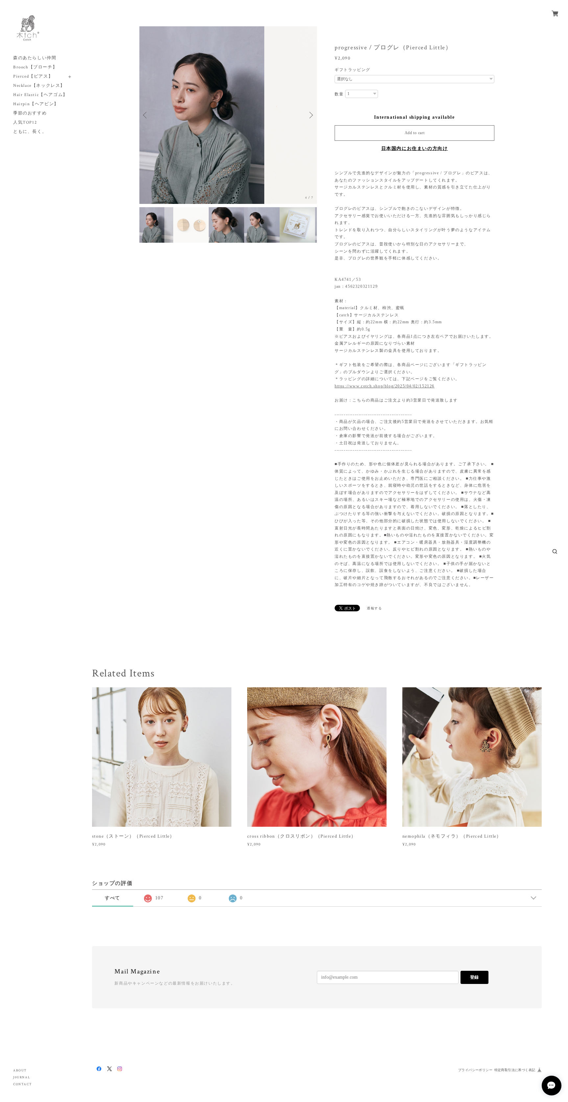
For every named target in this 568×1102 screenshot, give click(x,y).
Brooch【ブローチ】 (35, 67)
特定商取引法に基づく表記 (514, 1070)
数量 (339, 94)
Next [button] (310, 115)
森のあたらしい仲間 (34, 58)
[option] (228, 115)
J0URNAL (21, 1077)
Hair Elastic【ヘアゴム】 (40, 95)
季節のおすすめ (30, 113)
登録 (474, 977)
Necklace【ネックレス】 (39, 86)
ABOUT (20, 1070)
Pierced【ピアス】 (33, 76)
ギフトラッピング (352, 69)
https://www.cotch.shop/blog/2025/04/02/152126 (385, 386)
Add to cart (415, 133)
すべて (112, 897)
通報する (374, 608)
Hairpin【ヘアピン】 (36, 104)
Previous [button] (146, 115)
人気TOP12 (25, 122)
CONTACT (22, 1084)
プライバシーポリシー (475, 1070)
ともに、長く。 (30, 132)
